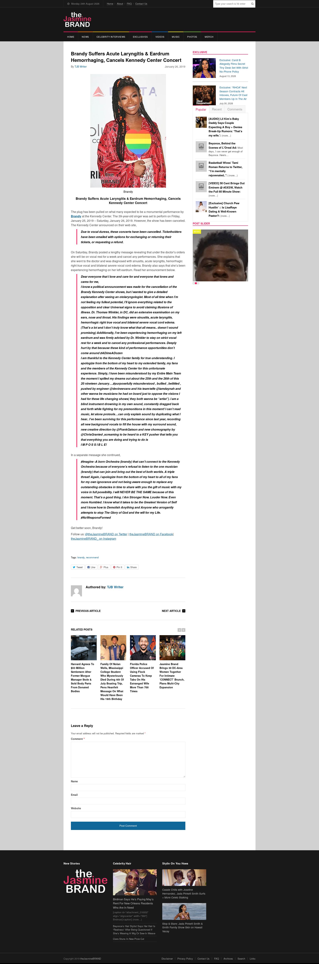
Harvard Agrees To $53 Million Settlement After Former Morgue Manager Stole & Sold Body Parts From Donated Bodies (82, 677)
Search (241, 958)
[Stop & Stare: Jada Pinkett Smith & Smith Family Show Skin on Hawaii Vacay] (184, 911)
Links (252, 958)
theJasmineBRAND (90, 958)
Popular (201, 109)
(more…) (225, 127)
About (120, 3)
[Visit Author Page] (76, 590)
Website (76, 808)
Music (176, 36)
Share (133, 567)
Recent (217, 109)
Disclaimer (167, 958)
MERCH (209, 36)
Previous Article (88, 611)
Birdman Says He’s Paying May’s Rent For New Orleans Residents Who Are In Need (133, 903)
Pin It (119, 567)
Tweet (79, 567)
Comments (234, 109)
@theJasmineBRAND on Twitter (106, 534)
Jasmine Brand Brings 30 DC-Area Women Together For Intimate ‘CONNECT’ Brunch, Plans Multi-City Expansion (172, 675)
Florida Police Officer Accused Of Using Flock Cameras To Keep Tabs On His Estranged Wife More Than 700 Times (142, 677)
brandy (81, 557)
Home (110, 3)
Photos (192, 36)
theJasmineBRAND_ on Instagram (93, 538)
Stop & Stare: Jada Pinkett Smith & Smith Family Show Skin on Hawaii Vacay (182, 927)
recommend (92, 557)
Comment (78, 739)
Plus (106, 567)
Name (74, 781)
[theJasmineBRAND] (77, 19)
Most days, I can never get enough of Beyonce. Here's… (226, 149)
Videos (159, 36)
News (85, 36)
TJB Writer (81, 66)
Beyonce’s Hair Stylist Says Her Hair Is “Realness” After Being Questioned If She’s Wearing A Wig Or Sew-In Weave (134, 929)
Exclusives (140, 36)
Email (74, 795)
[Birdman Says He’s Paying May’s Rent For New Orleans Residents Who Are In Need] (135, 882)
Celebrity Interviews (111, 36)
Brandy (76, 216)
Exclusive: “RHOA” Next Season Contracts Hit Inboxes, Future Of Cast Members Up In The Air (233, 93)
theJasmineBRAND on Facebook (151, 534)
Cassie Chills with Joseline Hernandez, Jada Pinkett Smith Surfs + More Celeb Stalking (183, 893)
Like (93, 567)
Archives (228, 958)
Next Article (171, 611)
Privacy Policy (185, 958)
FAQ (129, 3)
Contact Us (141, 3)
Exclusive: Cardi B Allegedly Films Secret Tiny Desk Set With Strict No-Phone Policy (233, 65)
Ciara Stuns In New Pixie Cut (128, 939)
